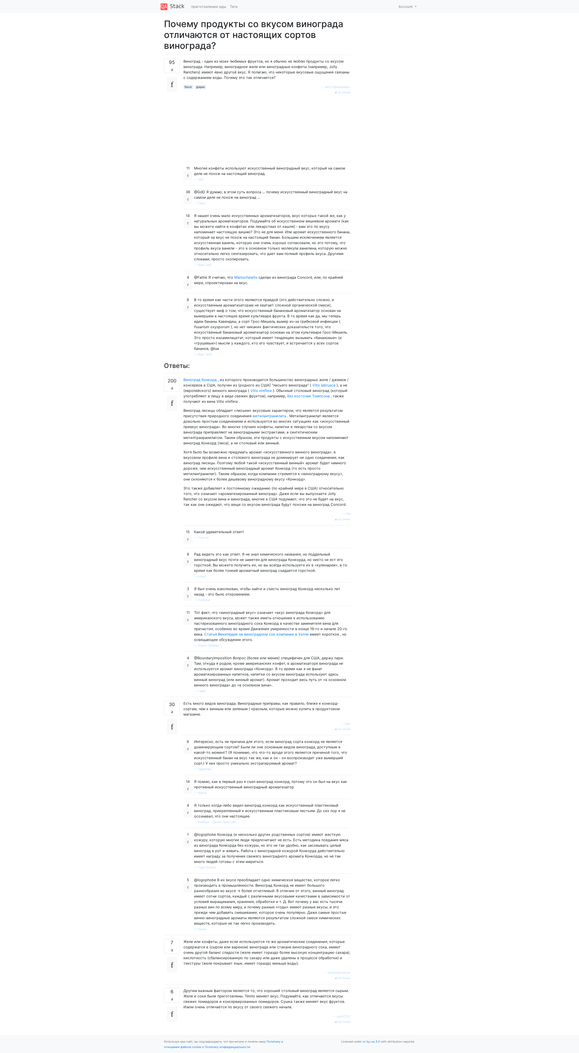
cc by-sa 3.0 (371, 1041)
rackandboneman (339, 972)
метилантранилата (269, 416)
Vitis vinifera (261, 390)
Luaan (202, 691)
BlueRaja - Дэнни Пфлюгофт (217, 822)
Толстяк (203, 537)
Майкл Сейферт (209, 645)
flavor (188, 87)
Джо (348, 723)
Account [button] (406, 6)
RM (348, 514)
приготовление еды (208, 6)
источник (344, 92)
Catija (201, 203)
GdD (201, 179)
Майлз (202, 792)
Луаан (202, 929)
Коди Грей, (205, 264)
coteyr (202, 576)
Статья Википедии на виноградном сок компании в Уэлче (256, 634)
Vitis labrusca (323, 385)
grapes (200, 87)
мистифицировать (338, 87)
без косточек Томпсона (308, 396)
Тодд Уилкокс (207, 867)
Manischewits (245, 277)
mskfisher (204, 600)
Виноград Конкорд (200, 379)
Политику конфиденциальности (227, 1047)
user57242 (344, 1016)
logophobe (204, 769)
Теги (234, 6)
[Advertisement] (267, 126)
